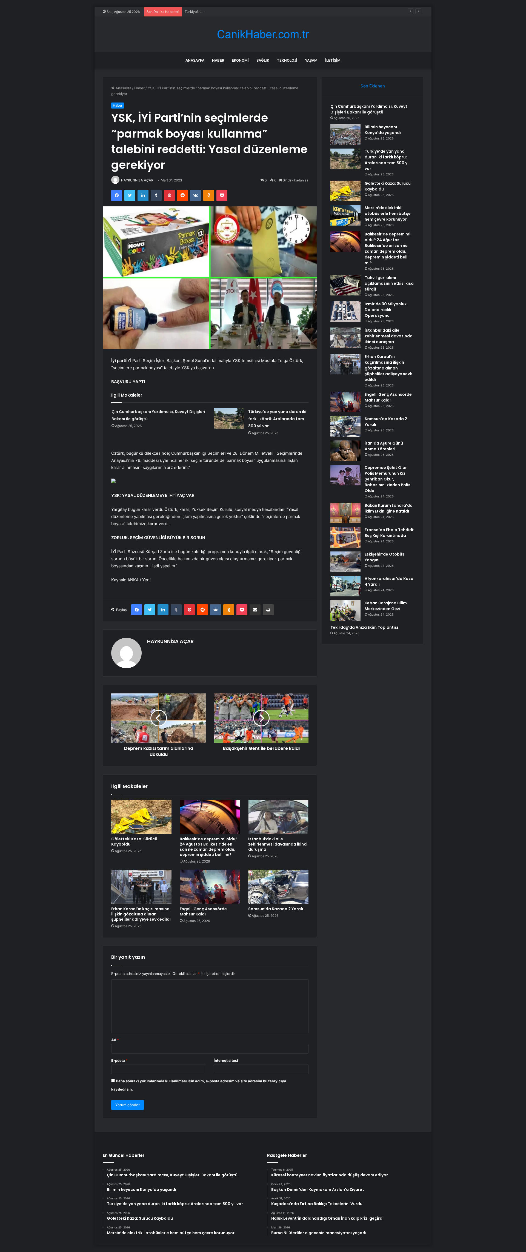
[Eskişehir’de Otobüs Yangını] (345, 561)
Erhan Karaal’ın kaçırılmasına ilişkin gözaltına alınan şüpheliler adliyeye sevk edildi (141, 914)
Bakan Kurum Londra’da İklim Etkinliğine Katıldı (389, 508)
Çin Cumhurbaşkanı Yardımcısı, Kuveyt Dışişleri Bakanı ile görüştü (368, 109)
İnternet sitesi (226, 1060)
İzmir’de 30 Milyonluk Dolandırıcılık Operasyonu (386, 309)
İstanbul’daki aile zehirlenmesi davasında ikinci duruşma (277, 844)
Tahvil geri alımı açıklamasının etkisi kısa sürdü (389, 283)
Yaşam (311, 60)
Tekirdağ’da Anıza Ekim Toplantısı (364, 627)
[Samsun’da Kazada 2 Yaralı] (278, 887)
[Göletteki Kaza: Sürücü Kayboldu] (141, 817)
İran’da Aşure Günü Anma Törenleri (384, 446)
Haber (218, 60)
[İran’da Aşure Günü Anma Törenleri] (345, 450)
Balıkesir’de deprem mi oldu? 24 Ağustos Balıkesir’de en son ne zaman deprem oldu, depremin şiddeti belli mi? (209, 846)
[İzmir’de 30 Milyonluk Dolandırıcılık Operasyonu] (345, 311)
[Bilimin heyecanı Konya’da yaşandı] (345, 134)
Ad (115, 1040)
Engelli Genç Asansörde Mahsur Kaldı (203, 911)
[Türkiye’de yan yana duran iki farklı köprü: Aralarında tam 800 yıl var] (229, 418)
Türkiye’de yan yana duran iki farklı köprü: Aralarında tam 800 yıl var (242, 11)
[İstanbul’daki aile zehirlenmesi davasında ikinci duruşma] (278, 817)
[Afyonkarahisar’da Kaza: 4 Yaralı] (345, 586)
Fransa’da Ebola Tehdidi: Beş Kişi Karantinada (389, 532)
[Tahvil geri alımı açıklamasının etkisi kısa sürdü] (345, 285)
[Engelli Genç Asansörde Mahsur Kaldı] (210, 887)
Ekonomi (240, 60)
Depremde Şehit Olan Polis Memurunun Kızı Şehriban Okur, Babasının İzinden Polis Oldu (387, 479)
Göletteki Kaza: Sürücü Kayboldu (134, 841)
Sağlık (262, 60)
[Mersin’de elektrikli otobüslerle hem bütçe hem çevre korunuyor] (345, 215)
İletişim (333, 60)
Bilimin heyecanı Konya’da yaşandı (383, 129)
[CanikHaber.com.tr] (263, 34)
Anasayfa (194, 60)
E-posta (119, 1060)
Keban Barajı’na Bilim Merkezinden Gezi (386, 605)
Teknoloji (287, 60)
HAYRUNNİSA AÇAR (137, 180)
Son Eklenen (373, 86)
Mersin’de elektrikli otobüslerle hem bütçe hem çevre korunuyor (388, 213)
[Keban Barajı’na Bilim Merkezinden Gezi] (345, 610)
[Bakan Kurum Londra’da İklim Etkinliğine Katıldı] (345, 513)
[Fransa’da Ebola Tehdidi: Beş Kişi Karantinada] (345, 537)
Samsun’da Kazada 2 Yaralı (275, 909)
